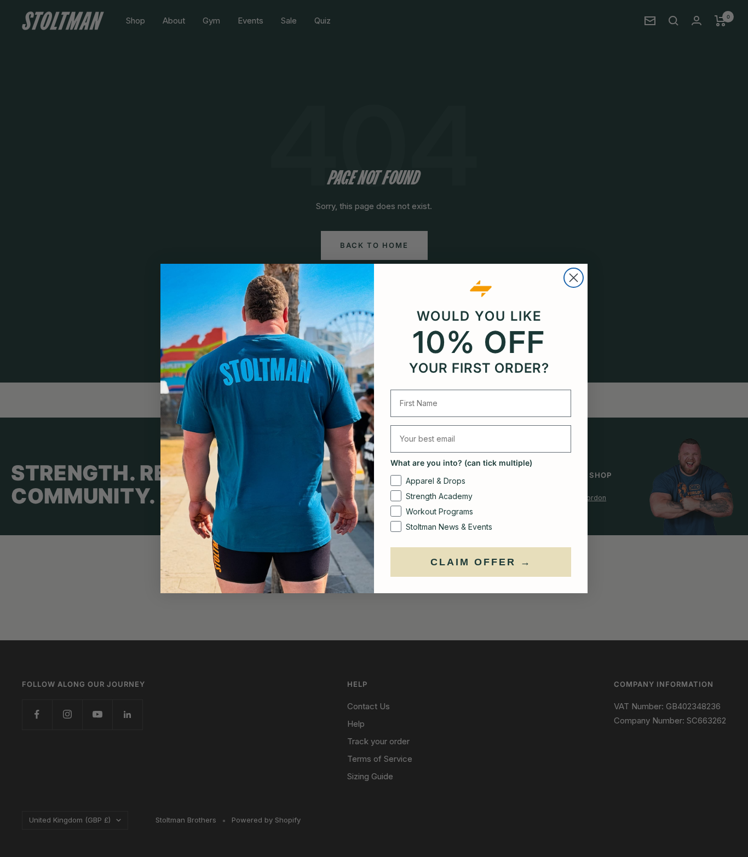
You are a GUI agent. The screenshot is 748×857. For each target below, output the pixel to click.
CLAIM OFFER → (481, 562)
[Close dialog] (573, 277)
